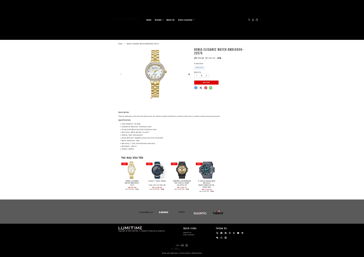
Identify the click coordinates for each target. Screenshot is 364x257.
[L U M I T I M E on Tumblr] (234, 234)
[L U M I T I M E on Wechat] (217, 238)
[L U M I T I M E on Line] (225, 238)
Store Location (185, 20)
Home (148, 20)
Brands (158, 20)
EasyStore (161, 231)
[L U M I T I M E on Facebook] (221, 234)
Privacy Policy (185, 253)
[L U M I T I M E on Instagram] (229, 234)
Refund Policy (197, 253)
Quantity (197, 72)
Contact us (187, 232)
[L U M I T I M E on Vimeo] (242, 234)
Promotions (198, 63)
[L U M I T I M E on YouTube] (238, 234)
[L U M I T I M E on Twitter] (217, 234)
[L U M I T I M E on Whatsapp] (221, 238)
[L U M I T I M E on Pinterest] (225, 234)
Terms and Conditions (170, 253)
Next (188, 74)
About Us (170, 20)
